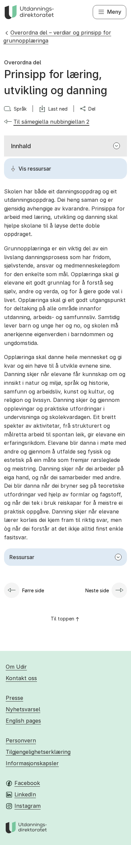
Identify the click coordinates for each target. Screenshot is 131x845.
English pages (23, 720)
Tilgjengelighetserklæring (38, 751)
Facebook (27, 783)
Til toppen (62, 618)
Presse (14, 698)
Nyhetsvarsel (23, 709)
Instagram (27, 805)
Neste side (97, 590)
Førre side (33, 590)
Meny (114, 11)
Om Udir (16, 666)
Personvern (21, 740)
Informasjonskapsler (32, 763)
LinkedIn (25, 794)
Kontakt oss (21, 678)
